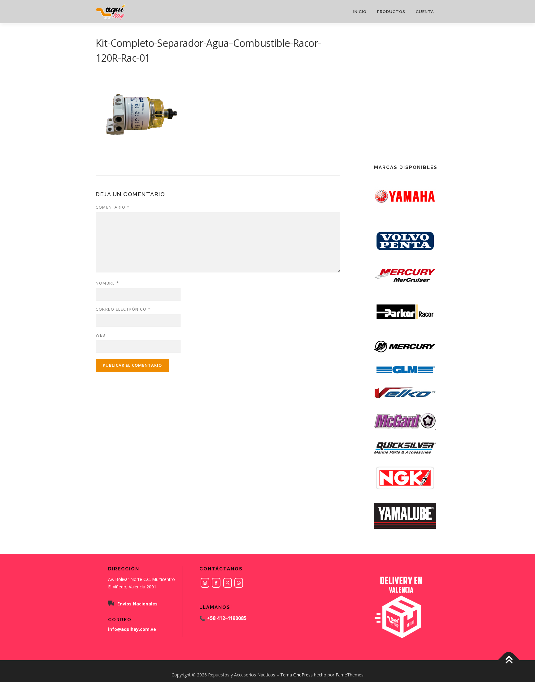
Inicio (360, 11)
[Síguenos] (205, 583)
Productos (391, 11)
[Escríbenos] (238, 583)
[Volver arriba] (509, 660)
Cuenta (425, 11)
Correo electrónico (123, 309)
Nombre (107, 283)
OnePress (303, 675)
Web (101, 335)
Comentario (112, 207)
